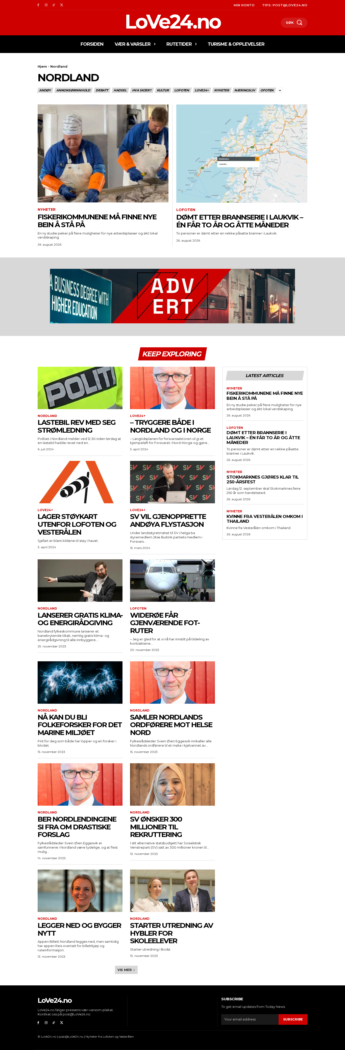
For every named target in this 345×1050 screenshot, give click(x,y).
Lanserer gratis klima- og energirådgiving (80, 619)
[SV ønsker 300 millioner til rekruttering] (172, 784)
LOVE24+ (202, 90)
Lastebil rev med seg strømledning (76, 426)
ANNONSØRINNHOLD (73, 90)
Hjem (42, 66)
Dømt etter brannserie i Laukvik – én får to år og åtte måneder (239, 221)
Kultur (163, 90)
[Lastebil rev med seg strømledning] (80, 388)
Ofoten (267, 90)
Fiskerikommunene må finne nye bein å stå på (97, 221)
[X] (61, 5)
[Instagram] (46, 5)
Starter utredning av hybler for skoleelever (171, 933)
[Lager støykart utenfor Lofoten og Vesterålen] (80, 482)
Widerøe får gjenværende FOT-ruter (165, 623)
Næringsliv (244, 90)
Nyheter (221, 90)
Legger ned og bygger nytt (79, 929)
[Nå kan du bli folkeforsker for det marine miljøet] (80, 682)
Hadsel (120, 90)
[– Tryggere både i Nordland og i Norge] (172, 388)
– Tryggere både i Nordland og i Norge (170, 426)
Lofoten (181, 90)
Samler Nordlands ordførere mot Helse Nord (171, 725)
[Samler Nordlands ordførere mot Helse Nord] (172, 682)
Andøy (45, 90)
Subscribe (293, 1019)
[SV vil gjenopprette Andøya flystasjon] (172, 482)
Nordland (47, 416)
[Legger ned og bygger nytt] (80, 891)
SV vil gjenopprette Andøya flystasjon (168, 520)
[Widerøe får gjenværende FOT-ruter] (172, 580)
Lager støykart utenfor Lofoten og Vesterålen (77, 524)
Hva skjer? (141, 90)
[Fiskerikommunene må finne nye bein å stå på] (103, 153)
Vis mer (124, 970)
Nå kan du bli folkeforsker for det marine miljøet (80, 725)
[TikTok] (54, 5)
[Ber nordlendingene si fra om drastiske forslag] (80, 784)
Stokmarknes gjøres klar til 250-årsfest (263, 480)
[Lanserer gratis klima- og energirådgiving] (80, 580)
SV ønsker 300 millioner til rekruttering (156, 827)
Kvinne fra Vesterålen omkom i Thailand (265, 519)
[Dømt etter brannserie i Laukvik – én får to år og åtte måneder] (241, 153)
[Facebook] (38, 5)
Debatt (102, 90)
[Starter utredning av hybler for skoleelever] (172, 891)
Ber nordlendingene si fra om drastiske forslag (77, 827)
